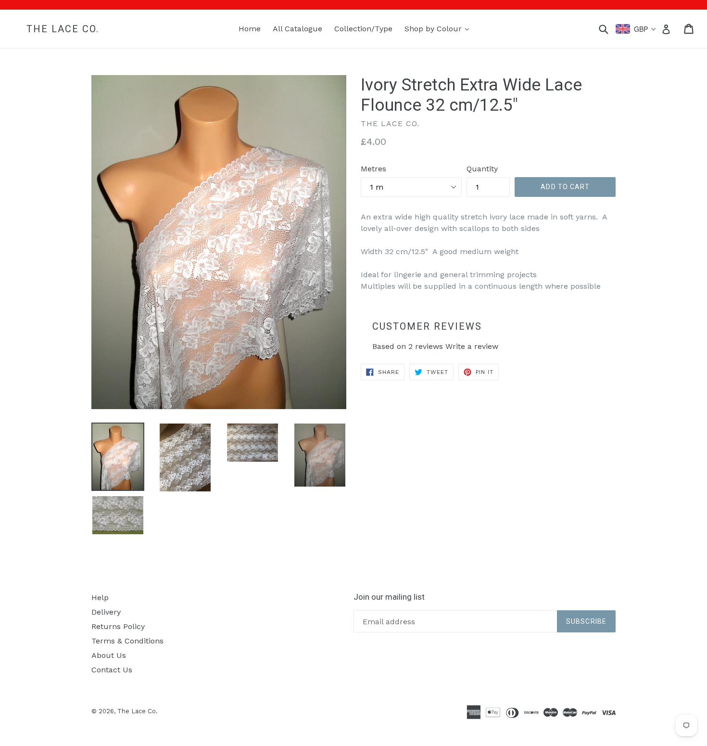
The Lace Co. (62, 29)
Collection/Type (363, 28)
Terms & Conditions (127, 640)
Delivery (106, 612)
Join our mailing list (389, 597)
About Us (108, 655)
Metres (373, 168)
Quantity (482, 168)
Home (250, 28)
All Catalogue (297, 28)
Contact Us (111, 669)
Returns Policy (118, 626)
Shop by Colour (439, 28)
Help (100, 597)
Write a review (471, 346)
